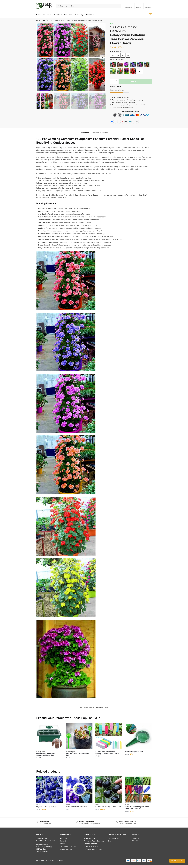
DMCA (62, 844)
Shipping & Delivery (91, 846)
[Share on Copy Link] (137, 121)
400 (128, 55)
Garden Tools (40, 751)
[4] (147, 64)
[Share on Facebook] (115, 121)
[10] (120, 64)
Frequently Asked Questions (94, 841)
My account (128, 7)
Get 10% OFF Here (177, 861)
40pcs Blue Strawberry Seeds (76, 807)
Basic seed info (113, 838)
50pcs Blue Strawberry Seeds (47, 807)
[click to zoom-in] (71, 57)
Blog (109, 841)
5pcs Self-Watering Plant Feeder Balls (77, 754)
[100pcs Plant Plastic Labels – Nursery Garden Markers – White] (108, 736)
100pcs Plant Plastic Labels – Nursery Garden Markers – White (107, 753)
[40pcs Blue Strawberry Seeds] (79, 789)
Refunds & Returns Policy (93, 849)
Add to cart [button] (49, 761)
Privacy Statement (66, 849)
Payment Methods (90, 844)
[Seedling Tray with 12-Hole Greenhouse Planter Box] (49, 736)
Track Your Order (90, 838)
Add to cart (135, 81)
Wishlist (138, 7)
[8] (126, 71)
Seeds (43, 20)
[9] (133, 71)
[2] (133, 64)
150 (118, 55)
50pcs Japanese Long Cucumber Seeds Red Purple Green (137, 808)
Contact (63, 841)
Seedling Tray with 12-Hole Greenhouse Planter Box (45, 754)
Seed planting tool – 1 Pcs (134, 751)
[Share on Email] (126, 121)
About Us (63, 838)
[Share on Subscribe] (129, 121)
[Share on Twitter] (119, 121)
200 (123, 55)
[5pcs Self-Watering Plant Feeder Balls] (79, 736)
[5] (113, 71)
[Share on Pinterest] (122, 121)
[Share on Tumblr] (133, 121)
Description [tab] (84, 133)
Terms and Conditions (68, 846)
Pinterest (135, 840)
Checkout (148, 7)
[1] (113, 64)
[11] (126, 64)
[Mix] (140, 71)
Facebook (135, 838)
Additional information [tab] (100, 133)
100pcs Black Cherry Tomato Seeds (108, 807)
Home (38, 20)
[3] (140, 64)
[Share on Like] (112, 121)
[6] (120, 71)
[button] (102, 57)
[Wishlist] (60, 725)
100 (112, 55)
